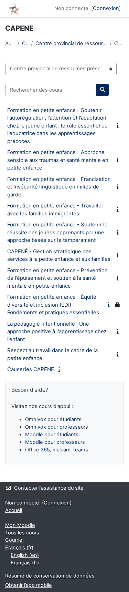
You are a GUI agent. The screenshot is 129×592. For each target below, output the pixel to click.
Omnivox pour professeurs (56, 427)
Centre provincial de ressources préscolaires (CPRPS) (71, 43)
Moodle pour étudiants (51, 434)
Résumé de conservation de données (50, 576)
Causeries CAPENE (30, 369)
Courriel (14, 540)
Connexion (106, 8)
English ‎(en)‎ (25, 555)
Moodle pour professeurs (55, 442)
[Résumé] (119, 125)
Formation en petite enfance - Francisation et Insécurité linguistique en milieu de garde (59, 187)
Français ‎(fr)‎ (19, 547)
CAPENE (119, 43)
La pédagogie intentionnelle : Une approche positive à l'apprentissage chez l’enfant (57, 331)
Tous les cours (22, 533)
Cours (25, 43)
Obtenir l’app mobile (28, 585)
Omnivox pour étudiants (53, 419)
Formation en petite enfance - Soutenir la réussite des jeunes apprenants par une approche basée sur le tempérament (57, 232)
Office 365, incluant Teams (56, 450)
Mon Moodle (20, 525)
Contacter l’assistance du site (49, 488)
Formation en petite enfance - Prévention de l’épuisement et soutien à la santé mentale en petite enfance (57, 278)
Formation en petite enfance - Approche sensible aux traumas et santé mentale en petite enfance (57, 160)
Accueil (10, 43)
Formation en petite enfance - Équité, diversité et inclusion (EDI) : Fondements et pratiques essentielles (53, 305)
